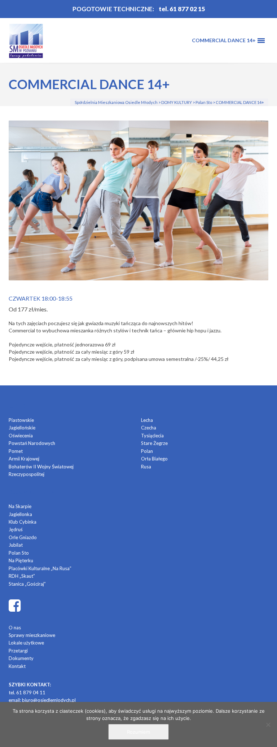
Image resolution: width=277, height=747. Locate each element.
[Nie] (268, 724)
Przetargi (18, 651)
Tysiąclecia (152, 435)
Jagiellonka (20, 514)
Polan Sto (19, 553)
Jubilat (16, 545)
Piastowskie (21, 420)
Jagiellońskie (22, 428)
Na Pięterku (21, 560)
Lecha (147, 420)
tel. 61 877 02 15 (182, 9)
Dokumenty (21, 658)
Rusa (146, 466)
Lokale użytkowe (26, 643)
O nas (15, 627)
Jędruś (16, 529)
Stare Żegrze (154, 443)
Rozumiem (138, 732)
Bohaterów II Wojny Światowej (41, 466)
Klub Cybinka (22, 522)
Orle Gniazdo (23, 537)
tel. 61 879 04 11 (27, 692)
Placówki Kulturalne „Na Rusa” (40, 568)
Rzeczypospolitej (26, 474)
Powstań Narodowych (32, 443)
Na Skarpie (20, 506)
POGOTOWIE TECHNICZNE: (113, 9)
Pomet (16, 451)
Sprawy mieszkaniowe (32, 635)
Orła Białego (154, 459)
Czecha (148, 428)
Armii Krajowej (24, 459)
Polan (147, 451)
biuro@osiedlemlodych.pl (49, 700)
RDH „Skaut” (22, 576)
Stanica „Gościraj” (27, 584)
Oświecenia (21, 435)
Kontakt (17, 666)
